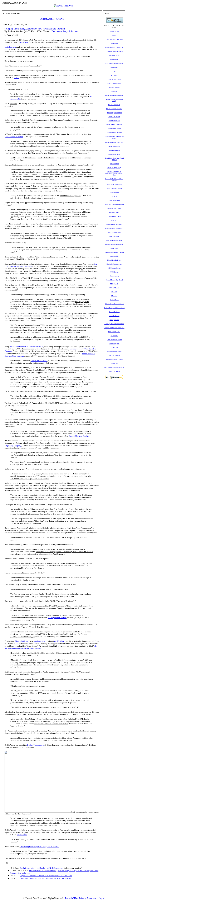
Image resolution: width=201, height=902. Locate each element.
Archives (60, 19)
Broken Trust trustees (35, 745)
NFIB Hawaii (114, 284)
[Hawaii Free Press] (63, 5)
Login (101, 898)
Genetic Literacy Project (114, 83)
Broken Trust (23, 42)
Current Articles (47, 19)
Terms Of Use (71, 898)
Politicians (73, 31)
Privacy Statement (87, 898)
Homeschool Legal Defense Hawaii (114, 204)
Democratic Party (60, 31)
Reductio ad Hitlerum (14, 136)
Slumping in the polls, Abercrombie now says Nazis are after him (34, 28)
